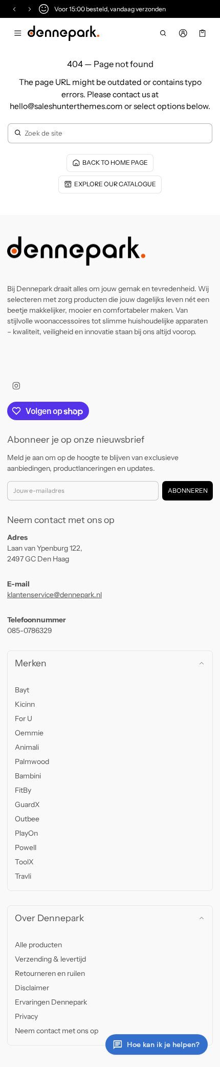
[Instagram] (16, 386)
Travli (23, 876)
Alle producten (38, 944)
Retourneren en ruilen (50, 973)
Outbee (27, 818)
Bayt (22, 689)
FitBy (23, 790)
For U (23, 718)
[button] (163, 33)
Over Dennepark (49, 917)
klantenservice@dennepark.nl (54, 594)
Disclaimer (32, 987)
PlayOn (26, 833)
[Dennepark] (63, 33)
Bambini (28, 775)
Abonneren (188, 490)
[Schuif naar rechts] (30, 9)
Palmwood (32, 761)
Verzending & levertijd (50, 959)
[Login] (183, 33)
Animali (27, 747)
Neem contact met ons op (56, 1030)
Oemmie (29, 732)
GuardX (27, 804)
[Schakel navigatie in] (18, 33)
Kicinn (25, 704)
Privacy (26, 1016)
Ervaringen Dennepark (51, 1002)
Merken (31, 663)
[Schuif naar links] (14, 9)
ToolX (24, 861)
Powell (25, 847)
